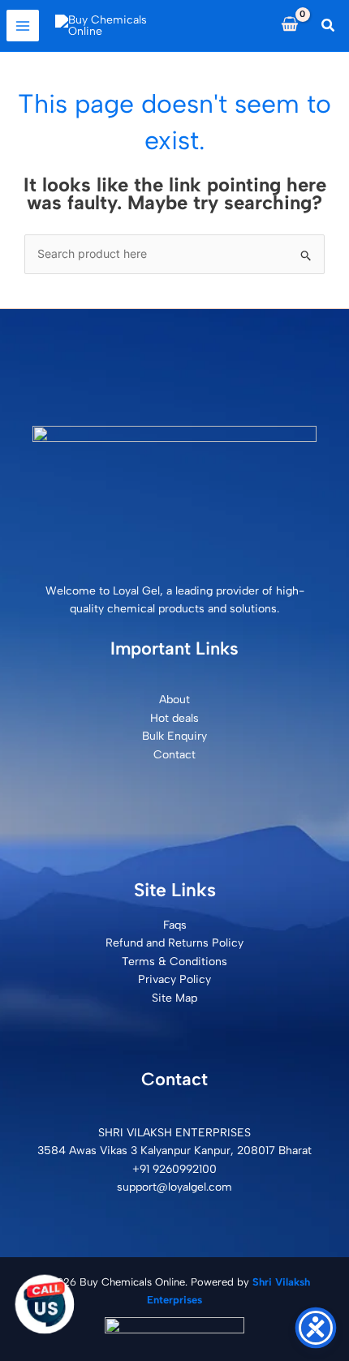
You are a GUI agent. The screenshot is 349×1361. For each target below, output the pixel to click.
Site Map (174, 998)
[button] (328, 25)
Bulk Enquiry (174, 736)
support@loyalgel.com (174, 1187)
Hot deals (174, 718)
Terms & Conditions (174, 961)
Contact (174, 755)
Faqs (175, 925)
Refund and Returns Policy (174, 943)
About (174, 699)
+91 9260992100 (174, 1169)
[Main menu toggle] (22, 26)
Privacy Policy (174, 979)
